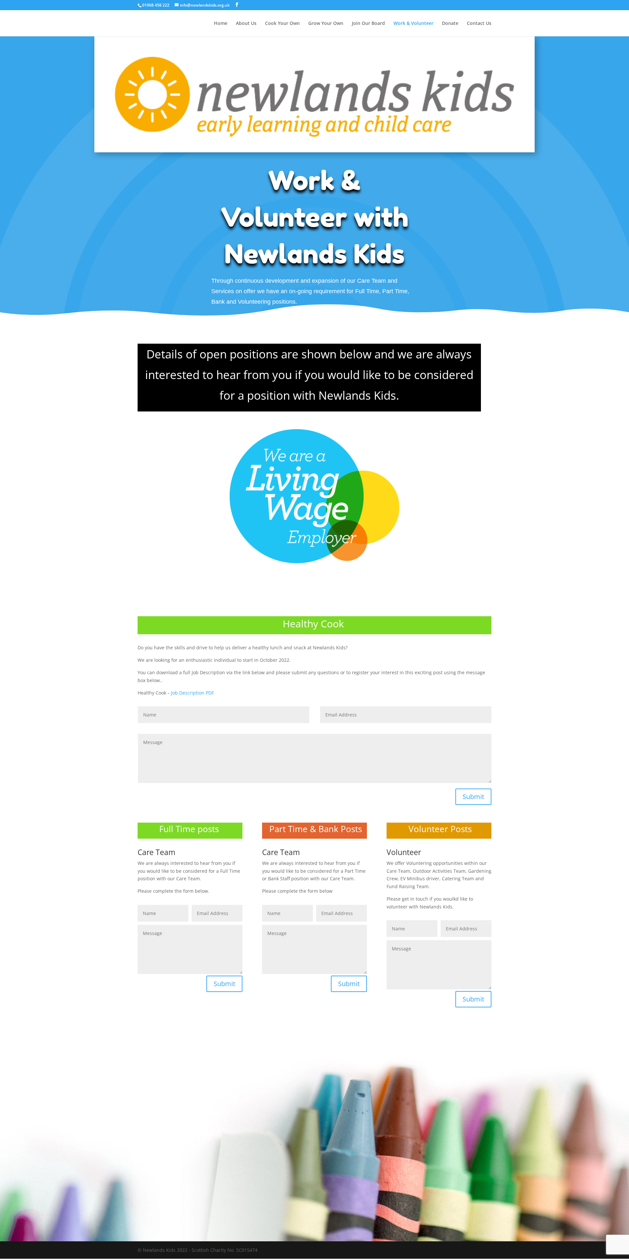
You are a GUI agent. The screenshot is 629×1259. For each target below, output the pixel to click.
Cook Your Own (282, 23)
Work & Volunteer (413, 23)
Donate (450, 23)
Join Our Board (368, 23)
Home (220, 23)
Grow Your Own (325, 23)
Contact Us (479, 23)
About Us (246, 23)
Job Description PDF (192, 693)
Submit (473, 796)
